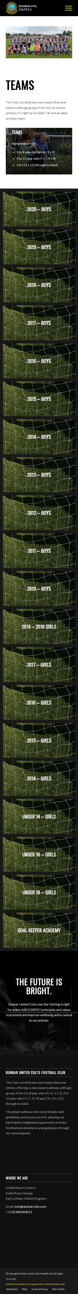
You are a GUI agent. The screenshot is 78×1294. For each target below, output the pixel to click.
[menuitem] (66, 8)
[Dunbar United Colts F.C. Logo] (32, 8)
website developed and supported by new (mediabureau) (35, 1284)
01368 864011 (22, 1212)
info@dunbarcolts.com (30, 1206)
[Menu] (66, 8)
